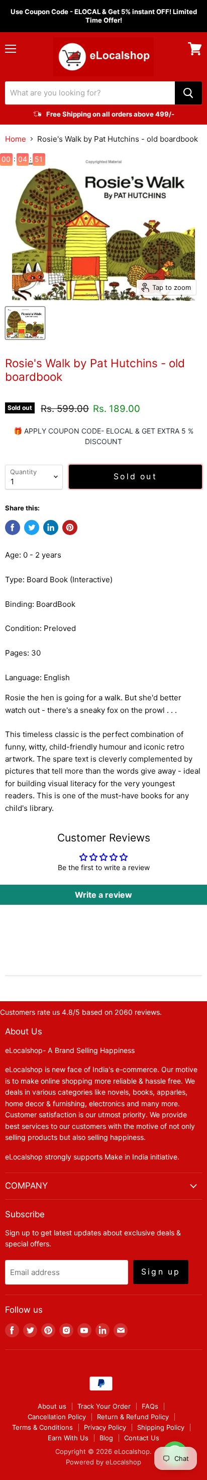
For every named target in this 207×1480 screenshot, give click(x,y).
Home (15, 139)
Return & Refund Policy (133, 1417)
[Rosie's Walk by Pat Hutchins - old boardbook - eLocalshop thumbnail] (25, 323)
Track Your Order (104, 1406)
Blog (106, 1438)
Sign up (160, 1272)
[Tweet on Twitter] (31, 527)
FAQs (150, 1406)
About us (52, 1406)
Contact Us (141, 1438)
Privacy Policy (105, 1427)
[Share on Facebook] (12, 527)
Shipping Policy (160, 1427)
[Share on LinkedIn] (50, 527)
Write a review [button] (103, 895)
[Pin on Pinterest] (69, 527)
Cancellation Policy (57, 1417)
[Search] (188, 92)
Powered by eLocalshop (103, 1462)
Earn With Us (68, 1438)
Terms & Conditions (42, 1427)
